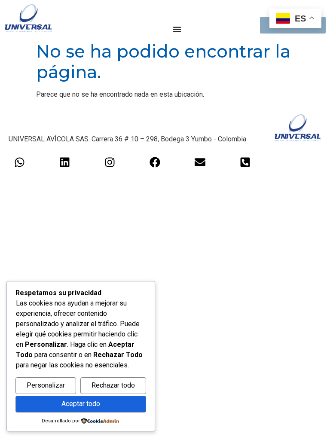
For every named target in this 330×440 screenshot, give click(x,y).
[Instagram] (109, 162)
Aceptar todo (80, 404)
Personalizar (46, 385)
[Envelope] (200, 162)
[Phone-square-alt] (245, 162)
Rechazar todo (113, 385)
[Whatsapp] (19, 162)
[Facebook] (154, 162)
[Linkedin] (64, 162)
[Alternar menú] (177, 29)
